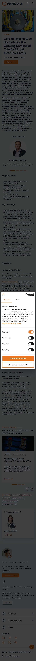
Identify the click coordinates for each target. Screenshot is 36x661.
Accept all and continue (18, 358)
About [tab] (29, 300)
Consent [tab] (6, 300)
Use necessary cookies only (18, 365)
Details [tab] (18, 300)
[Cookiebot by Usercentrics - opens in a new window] (25, 294)
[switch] (31, 338)
